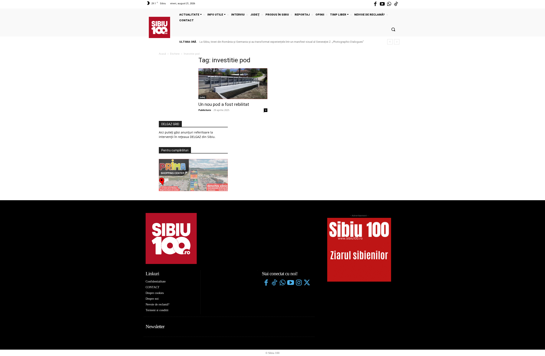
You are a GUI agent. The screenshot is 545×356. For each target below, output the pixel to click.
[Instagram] (299, 283)
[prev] (390, 41)
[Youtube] (382, 4)
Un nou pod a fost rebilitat (223, 104)
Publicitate (204, 110)
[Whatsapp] (389, 4)
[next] (396, 41)
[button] (393, 29)
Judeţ (202, 97)
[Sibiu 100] (159, 27)
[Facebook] (375, 4)
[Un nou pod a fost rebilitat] (232, 83)
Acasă (162, 53)
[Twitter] (307, 283)
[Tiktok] (396, 4)
